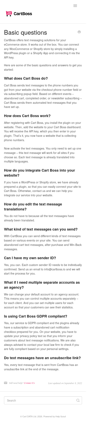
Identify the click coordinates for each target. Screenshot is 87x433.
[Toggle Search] (78, 400)
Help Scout (60, 416)
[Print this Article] (79, 32)
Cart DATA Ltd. (29, 416)
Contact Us (29, 382)
